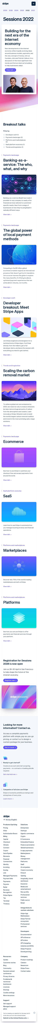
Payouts (6, 884)
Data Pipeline (7, 853)
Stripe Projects (26, 949)
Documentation (26, 934)
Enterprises (25, 828)
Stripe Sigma (7, 895)
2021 (33, 10)
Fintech (23, 873)
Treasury (6, 904)
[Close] (34, 1013)
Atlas (5, 831)
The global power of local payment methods (17, 234)
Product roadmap (27, 960)
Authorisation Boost (10, 833)
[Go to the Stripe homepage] (5, 816)
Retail (23, 903)
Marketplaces (15, 550)
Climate (6, 845)
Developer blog (26, 952)
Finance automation (28, 845)
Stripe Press (25, 968)
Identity (6, 864)
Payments (6, 881)
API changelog (26, 943)
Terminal (6, 901)
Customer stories (9, 962)
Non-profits (25, 892)
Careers (23, 962)
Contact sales (26, 971)
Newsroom (24, 965)
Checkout (6, 842)
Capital (5, 839)
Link (4, 873)
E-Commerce (25, 839)
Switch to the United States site (15, 1018)
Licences (6, 987)
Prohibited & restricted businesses (7, 981)
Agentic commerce (27, 833)
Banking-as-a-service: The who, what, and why (17, 164)
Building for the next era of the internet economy (18, 37)
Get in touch (9, 747)
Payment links (8, 878)
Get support (7, 1003)
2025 (11, 10)
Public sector (25, 900)
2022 (27, 10)
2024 (16, 10)
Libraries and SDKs (27, 946)
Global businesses (27, 848)
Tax (4, 898)
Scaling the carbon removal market (19, 372)
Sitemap (6, 990)
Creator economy (27, 870)
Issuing (5, 870)
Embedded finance (27, 842)
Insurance (24, 884)
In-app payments (27, 850)
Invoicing (6, 867)
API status (24, 940)
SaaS (7, 495)
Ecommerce (13, 441)
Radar (5, 887)
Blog (4, 965)
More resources (8, 995)
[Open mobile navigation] (34, 4)
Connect (6, 848)
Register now (10, 680)
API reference (25, 937)
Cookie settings (8, 993)
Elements (6, 856)
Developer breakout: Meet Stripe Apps (16, 307)
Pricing (5, 828)
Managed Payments (10, 876)
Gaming (23, 876)
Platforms (11, 602)
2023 (22, 10)
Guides (5, 960)
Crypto (5, 850)
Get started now (9, 774)
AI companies (25, 867)
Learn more (7, 799)
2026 (5, 10)
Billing (5, 836)
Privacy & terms (8, 976)
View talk (9, 70)
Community (7, 968)
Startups (24, 831)
